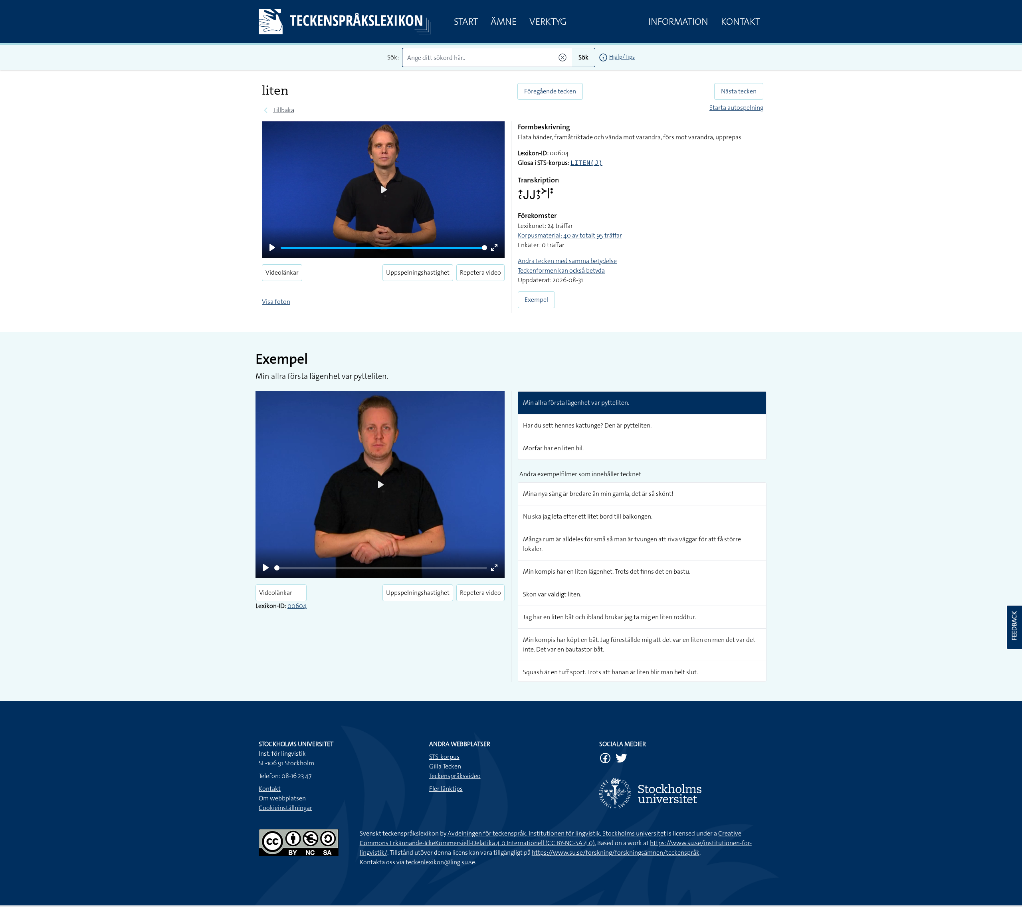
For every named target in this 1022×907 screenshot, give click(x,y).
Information (678, 21)
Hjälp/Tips (622, 56)
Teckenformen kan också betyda (561, 270)
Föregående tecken (550, 91)
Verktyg (547, 21)
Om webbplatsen (282, 798)
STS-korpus (444, 757)
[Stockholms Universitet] (681, 793)
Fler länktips (446, 788)
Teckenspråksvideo (455, 776)
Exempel (536, 299)
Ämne (504, 21)
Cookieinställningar (285, 808)
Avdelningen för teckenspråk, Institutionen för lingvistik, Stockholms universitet (557, 833)
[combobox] (487, 57)
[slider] (384, 248)
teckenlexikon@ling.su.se (440, 862)
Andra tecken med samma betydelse (567, 261)
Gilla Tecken (445, 766)
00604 (297, 606)
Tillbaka (283, 110)
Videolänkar (282, 272)
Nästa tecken (739, 91)
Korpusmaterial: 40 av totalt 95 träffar (570, 235)
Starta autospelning (736, 107)
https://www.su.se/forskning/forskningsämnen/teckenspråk (615, 852)
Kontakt (740, 21)
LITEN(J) (586, 163)
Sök (583, 57)
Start (466, 21)
